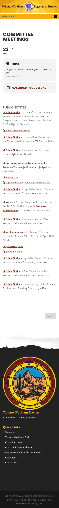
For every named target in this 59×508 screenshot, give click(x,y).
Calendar (19, 87)
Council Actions (13, 442)
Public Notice (12, 150)
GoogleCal (37, 87)
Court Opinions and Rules (19, 447)
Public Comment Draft (17, 130)
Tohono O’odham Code (17, 437)
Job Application (13, 251)
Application (11, 177)
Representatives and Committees (23, 452)
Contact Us (11, 462)
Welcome (10, 432)
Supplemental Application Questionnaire (27, 182)
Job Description (14, 246)
